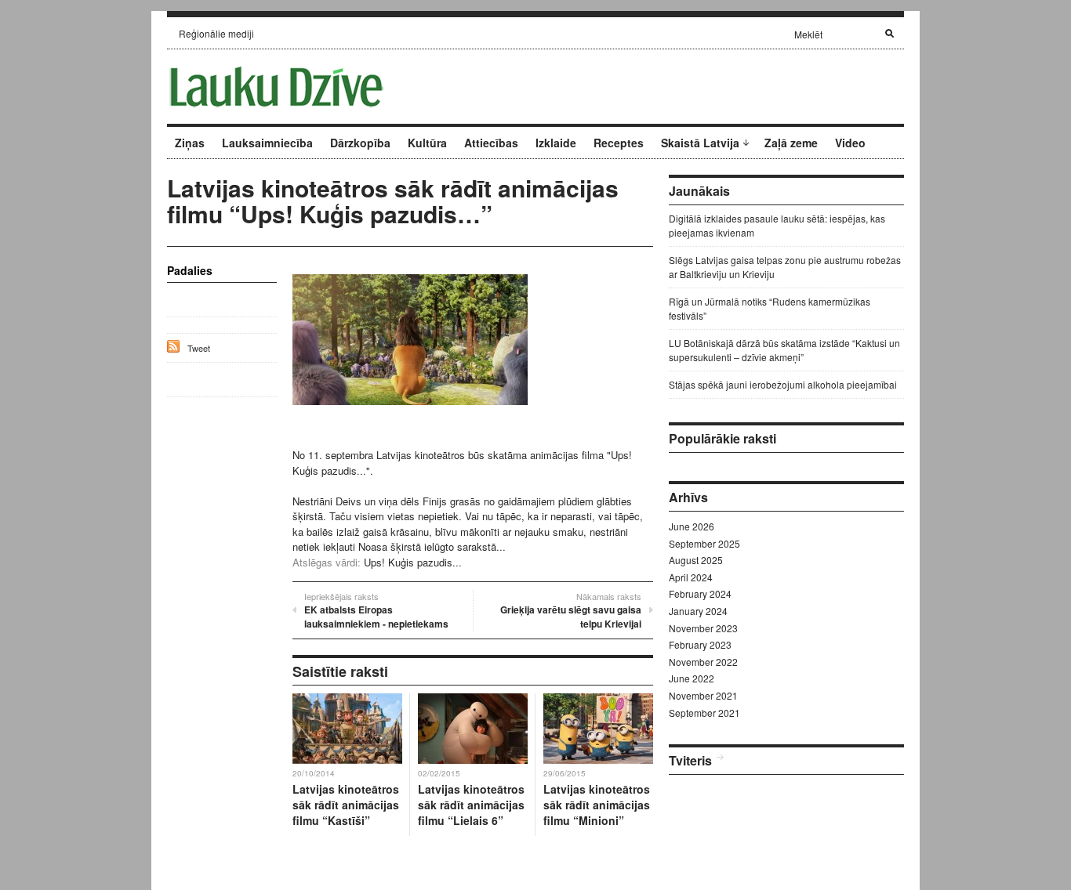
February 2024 (700, 593)
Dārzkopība (360, 142)
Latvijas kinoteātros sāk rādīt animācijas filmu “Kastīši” (345, 804)
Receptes (619, 142)
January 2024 (698, 610)
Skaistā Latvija (700, 142)
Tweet (198, 348)
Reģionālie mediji (216, 33)
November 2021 (703, 695)
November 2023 (703, 628)
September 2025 (704, 543)
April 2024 (691, 577)
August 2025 (696, 559)
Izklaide (556, 142)
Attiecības (491, 142)
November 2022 (703, 661)
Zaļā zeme (791, 142)
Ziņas (190, 142)
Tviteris (690, 760)
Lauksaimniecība (267, 142)
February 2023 (700, 644)
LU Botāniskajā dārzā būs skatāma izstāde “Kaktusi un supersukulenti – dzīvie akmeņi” (784, 350)
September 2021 (704, 712)
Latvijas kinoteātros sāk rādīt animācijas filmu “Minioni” (596, 804)
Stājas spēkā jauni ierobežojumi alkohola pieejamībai (783, 384)
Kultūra (427, 142)
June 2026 (691, 526)
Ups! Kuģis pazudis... (413, 562)
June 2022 (691, 678)
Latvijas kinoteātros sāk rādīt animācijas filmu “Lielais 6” (471, 804)
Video (850, 142)
